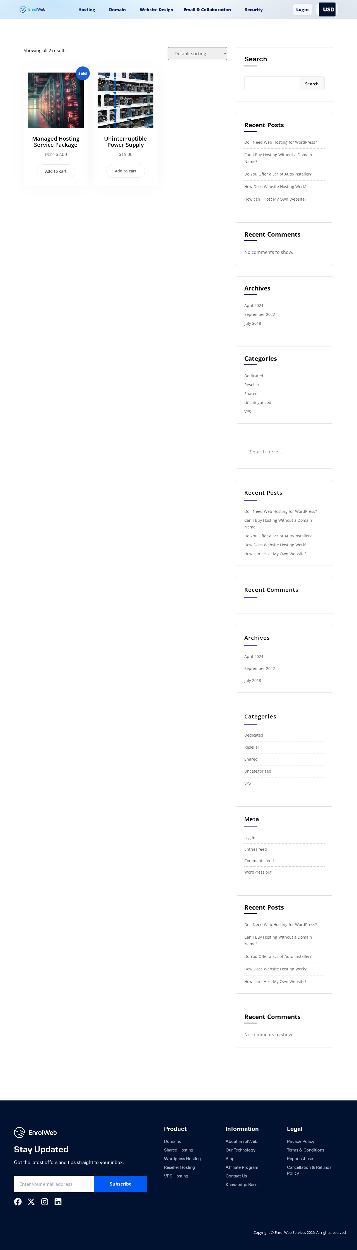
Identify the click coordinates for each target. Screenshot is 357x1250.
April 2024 (253, 305)
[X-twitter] (31, 1202)
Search (255, 59)
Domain (117, 9)
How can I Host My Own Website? (275, 199)
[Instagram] (45, 1202)
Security (254, 9)
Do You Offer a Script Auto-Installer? (278, 174)
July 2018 (252, 323)
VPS (247, 411)
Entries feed (255, 849)
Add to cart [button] (56, 171)
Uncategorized (257, 402)
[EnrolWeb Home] (35, 9)
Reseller (251, 384)
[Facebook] (18, 1202)
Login (302, 9)
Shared (251, 393)
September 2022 (259, 314)
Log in (249, 837)
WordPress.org (258, 872)
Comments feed (259, 860)
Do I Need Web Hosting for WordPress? (280, 142)
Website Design (156, 9)
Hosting (86, 9)
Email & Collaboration (207, 9)
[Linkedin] (58, 1202)
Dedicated (253, 375)
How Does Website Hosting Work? (275, 186)
